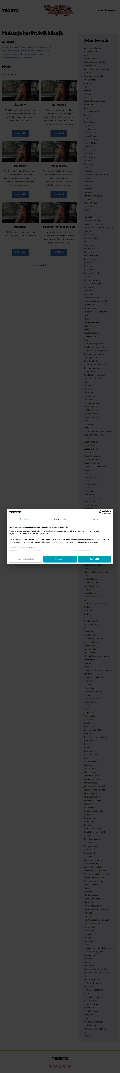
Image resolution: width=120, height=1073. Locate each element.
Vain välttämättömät (26, 559)
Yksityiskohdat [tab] (60, 519)
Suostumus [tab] (25, 519)
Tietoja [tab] (95, 519)
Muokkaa (58, 559)
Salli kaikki (94, 559)
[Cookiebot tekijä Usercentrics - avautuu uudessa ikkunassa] (100, 512)
